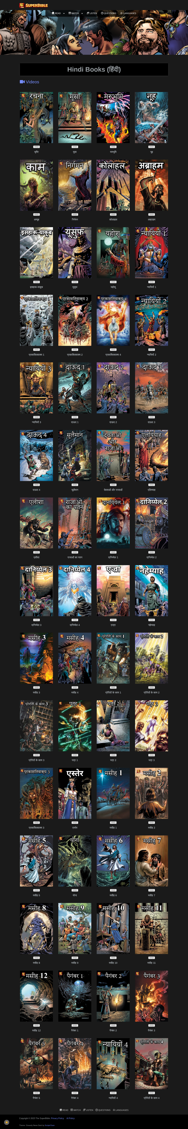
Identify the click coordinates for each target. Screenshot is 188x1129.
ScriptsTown (50, 1125)
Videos (32, 81)
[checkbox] (6, 1122)
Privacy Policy (57, 1118)
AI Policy (71, 1118)
